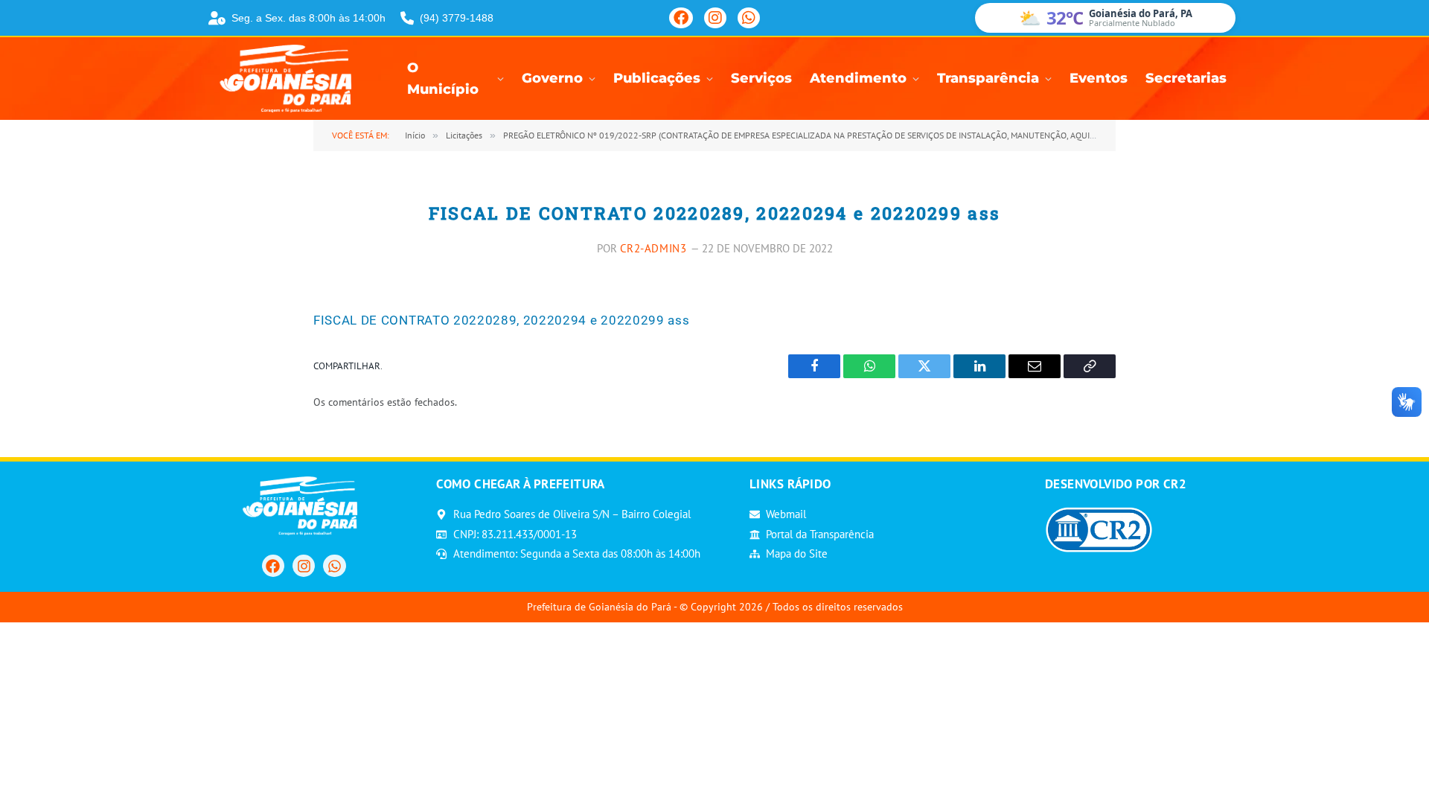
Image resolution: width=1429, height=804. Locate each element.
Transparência (988, 78)
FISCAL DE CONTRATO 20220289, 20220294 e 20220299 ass (501, 320)
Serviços (761, 78)
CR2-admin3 (653, 248)
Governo (552, 78)
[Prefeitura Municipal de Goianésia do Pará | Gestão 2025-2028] (290, 78)
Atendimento (858, 78)
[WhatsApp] (749, 17)
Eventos (1099, 78)
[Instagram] (715, 17)
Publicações (656, 78)
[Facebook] (681, 17)
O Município (443, 79)
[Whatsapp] (334, 566)
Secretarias (1186, 78)
